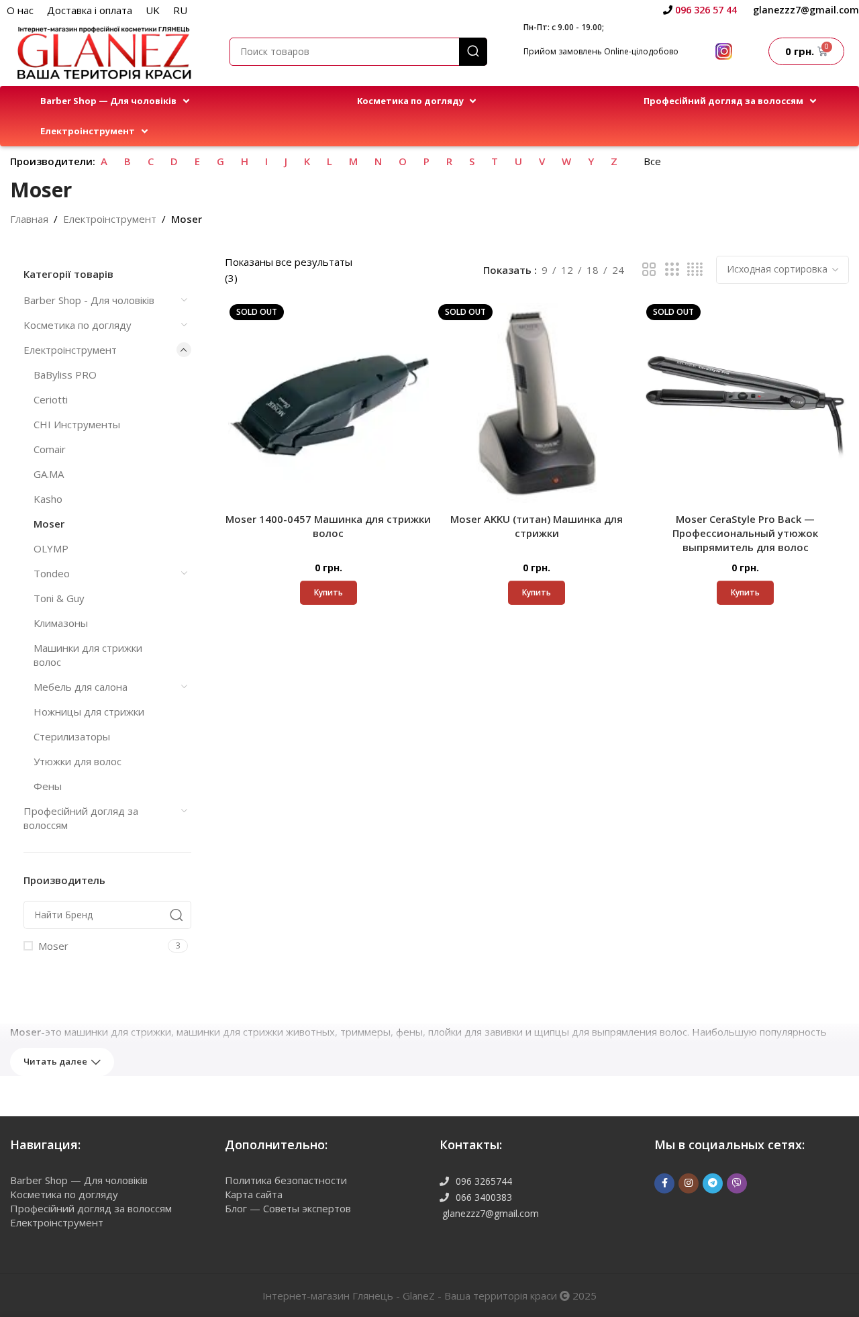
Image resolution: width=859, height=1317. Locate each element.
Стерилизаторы (72, 736)
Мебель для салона (81, 686)
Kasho (48, 498)
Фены (48, 786)
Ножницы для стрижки (89, 711)
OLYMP (51, 548)
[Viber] (737, 1183)
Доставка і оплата (89, 10)
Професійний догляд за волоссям (80, 818)
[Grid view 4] (695, 269)
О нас (20, 10)
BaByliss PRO (65, 374)
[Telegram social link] (713, 1183)
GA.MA (49, 474)
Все (652, 161)
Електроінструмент (109, 219)
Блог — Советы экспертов (288, 1208)
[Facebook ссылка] (664, 1183)
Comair (50, 449)
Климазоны (61, 623)
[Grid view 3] (671, 269)
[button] (116, 101)
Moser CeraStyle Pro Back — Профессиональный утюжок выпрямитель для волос (745, 533)
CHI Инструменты (77, 424)
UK (153, 10)
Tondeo (52, 573)
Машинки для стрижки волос (88, 655)
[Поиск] (473, 52)
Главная (29, 219)
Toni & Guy (59, 598)
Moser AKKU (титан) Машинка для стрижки (536, 526)
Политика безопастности (286, 1180)
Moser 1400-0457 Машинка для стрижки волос (328, 526)
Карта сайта (254, 1194)
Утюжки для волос (77, 761)
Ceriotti (51, 399)
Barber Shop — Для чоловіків (79, 1180)
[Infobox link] (700, 10)
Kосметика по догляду (77, 325)
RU (180, 10)
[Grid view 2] (649, 269)
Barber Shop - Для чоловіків (88, 300)
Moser (49, 523)
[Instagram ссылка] (688, 1183)
